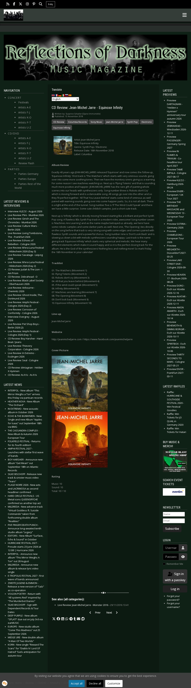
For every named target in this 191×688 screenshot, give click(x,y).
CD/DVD (13, 133)
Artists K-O (24, 117)
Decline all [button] (95, 683)
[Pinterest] (34, 4)
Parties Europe (27, 179)
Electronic (147, 121)
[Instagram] (27, 4)
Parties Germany (28, 174)
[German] (60, 95)
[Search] (40, 4)
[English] (53, 95)
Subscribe (172, 529)
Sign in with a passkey (175, 577)
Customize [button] (113, 683)
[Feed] (7, 4)
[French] (56, 95)
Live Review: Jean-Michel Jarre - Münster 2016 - (93, 605)
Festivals (23, 102)
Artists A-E (24, 107)
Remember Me (175, 563)
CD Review (58, 121)
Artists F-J (24, 112)
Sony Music (96, 121)
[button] (54, 619)
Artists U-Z (24, 127)
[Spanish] (70, 95)
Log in (175, 589)
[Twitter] (20, 4)
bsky (50, 4)
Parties (14, 169)
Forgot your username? (173, 605)
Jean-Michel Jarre (114, 121)
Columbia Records (77, 121)
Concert (14, 97)
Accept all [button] (76, 683)
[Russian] (66, 95)
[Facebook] (14, 4)
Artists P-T (24, 122)
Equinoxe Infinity (61, 127)
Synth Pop (132, 121)
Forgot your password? (173, 597)
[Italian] (63, 95)
